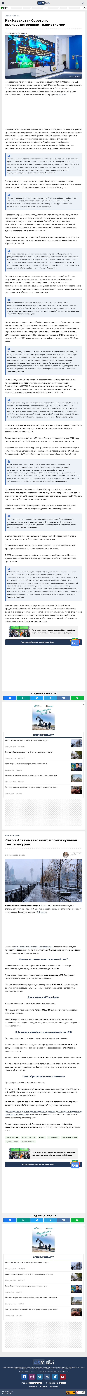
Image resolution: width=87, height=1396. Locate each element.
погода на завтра (28, 1142)
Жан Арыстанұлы (76, 853)
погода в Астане (12, 1137)
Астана (41, 1137)
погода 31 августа (28, 1137)
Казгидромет (53, 1137)
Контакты (54, 1387)
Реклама (43, 1387)
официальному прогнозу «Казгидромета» (33, 947)
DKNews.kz (61, 94)
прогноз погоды (12, 1142)
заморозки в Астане (69, 1137)
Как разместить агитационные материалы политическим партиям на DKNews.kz (43, 1371)
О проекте (33, 1387)
